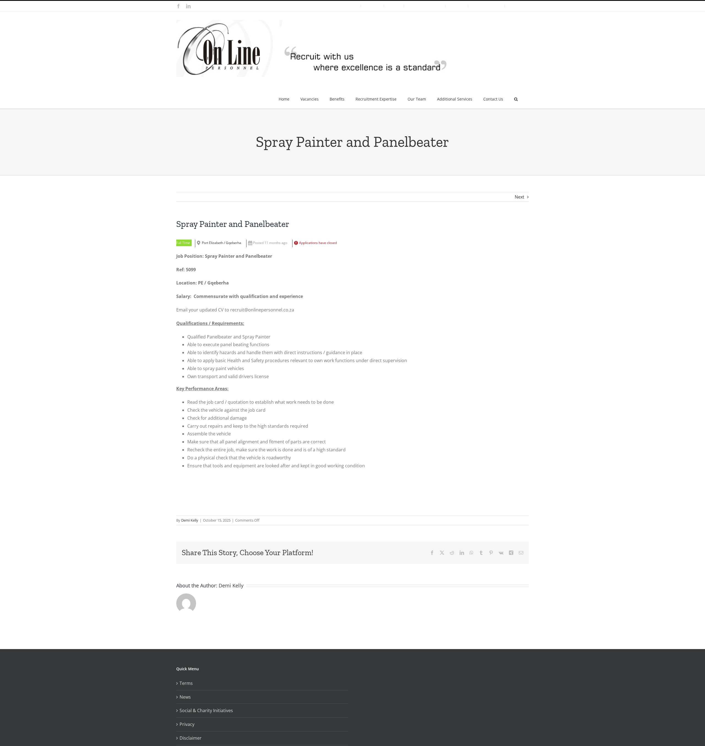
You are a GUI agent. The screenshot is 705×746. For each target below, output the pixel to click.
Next (519, 197)
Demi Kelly (189, 520)
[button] (516, 96)
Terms (186, 683)
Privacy (187, 724)
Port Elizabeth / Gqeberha (221, 242)
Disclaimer (191, 738)
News (185, 697)
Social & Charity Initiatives (206, 710)
